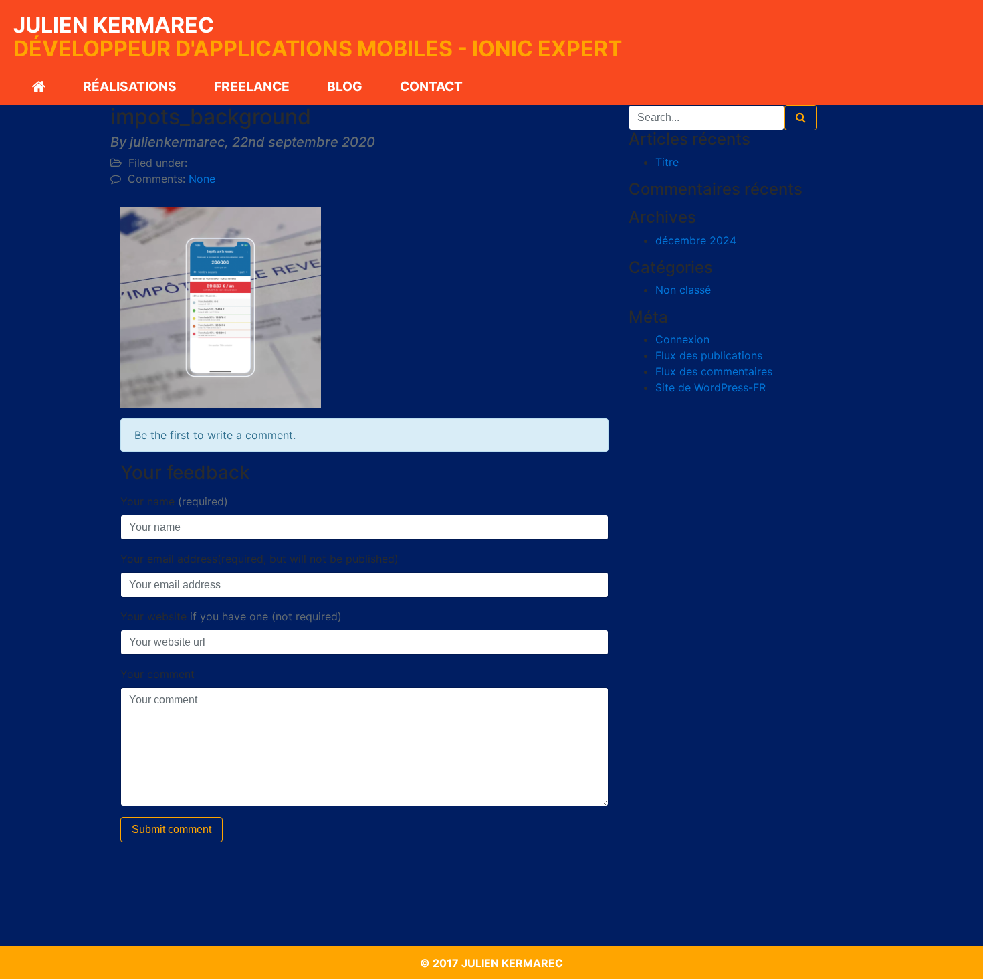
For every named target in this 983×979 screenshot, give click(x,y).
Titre (667, 162)
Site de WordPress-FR (710, 387)
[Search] (800, 117)
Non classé (683, 289)
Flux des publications (708, 355)
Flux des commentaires (713, 371)
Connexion (682, 339)
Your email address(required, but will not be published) (259, 558)
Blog (344, 86)
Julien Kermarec (113, 25)
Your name (174, 501)
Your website (231, 616)
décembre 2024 (695, 240)
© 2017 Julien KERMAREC (491, 963)
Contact (431, 86)
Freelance (252, 86)
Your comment (157, 674)
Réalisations (130, 86)
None (202, 178)
